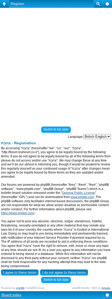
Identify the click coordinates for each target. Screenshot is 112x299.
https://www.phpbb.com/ (17, 213)
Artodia (106, 287)
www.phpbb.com (82, 197)
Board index (11, 295)
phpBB (20, 287)
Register (17, 4)
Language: (75, 137)
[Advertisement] (56, 65)
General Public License (78, 193)
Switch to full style (56, 129)
